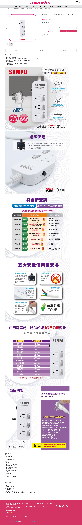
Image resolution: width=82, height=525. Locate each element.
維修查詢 (45, 6)
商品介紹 (17, 50)
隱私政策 (20, 516)
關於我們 (7, 516)
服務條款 (25, 516)
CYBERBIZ (33, 521)
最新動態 (21, 6)
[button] (39, 28)
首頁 (16, 6)
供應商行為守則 (14, 516)
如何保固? (59, 6)
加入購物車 (50, 31)
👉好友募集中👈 (8, 512)
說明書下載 (52, 6)
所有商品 (33, 6)
